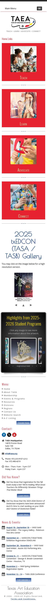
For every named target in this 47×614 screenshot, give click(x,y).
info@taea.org (11, 453)
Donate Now (23, 423)
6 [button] (28, 366)
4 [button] (21, 366)
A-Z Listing (10, 418)
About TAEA (10, 392)
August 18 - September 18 (17, 527)
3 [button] (17, 366)
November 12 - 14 (14, 574)
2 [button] (13, 366)
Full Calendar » (23, 580)
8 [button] (36, 366)
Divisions (9, 405)
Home (7, 389)
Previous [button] (3, 352)
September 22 (12, 538)
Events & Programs (14, 398)
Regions (8, 408)
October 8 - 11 (12, 556)
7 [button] (32, 366)
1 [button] (9, 366)
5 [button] (25, 366)
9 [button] (40, 366)
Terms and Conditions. (23, 599)
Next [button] (43, 352)
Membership (10, 395)
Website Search (12, 415)
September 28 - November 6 (18, 545)
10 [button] (25, 369)
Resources (9, 402)
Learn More (23, 495)
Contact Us (10, 411)
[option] (23, 352)
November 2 (11, 566)
